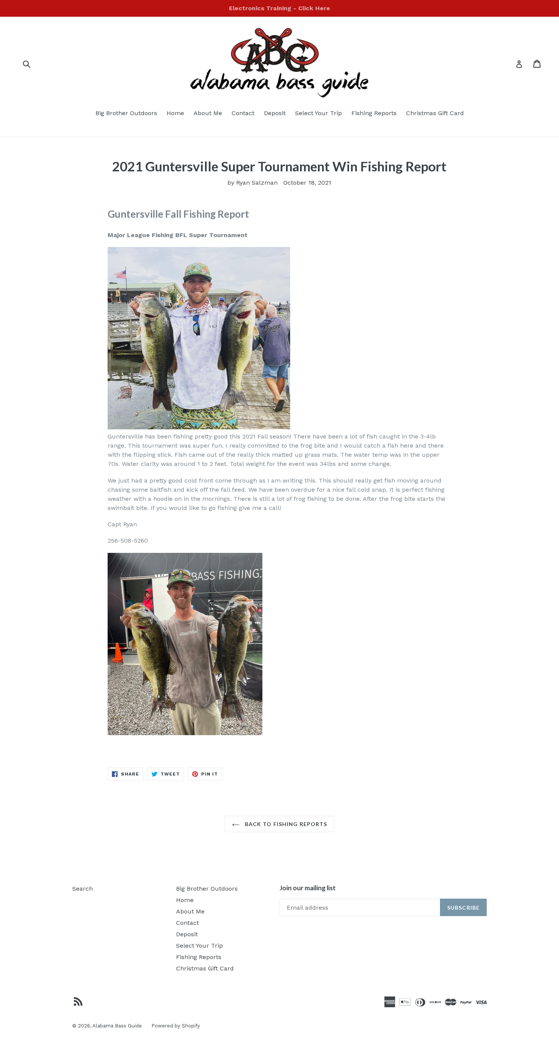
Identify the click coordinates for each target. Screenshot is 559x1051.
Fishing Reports (374, 113)
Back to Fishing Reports (285, 824)
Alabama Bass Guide (117, 1026)
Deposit (275, 113)
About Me (208, 113)
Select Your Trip (318, 113)
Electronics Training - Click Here (279, 8)
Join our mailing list (308, 888)
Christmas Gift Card (435, 113)
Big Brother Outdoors (126, 113)
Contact (243, 113)
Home (175, 113)
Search (82, 888)
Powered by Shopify (175, 1026)
